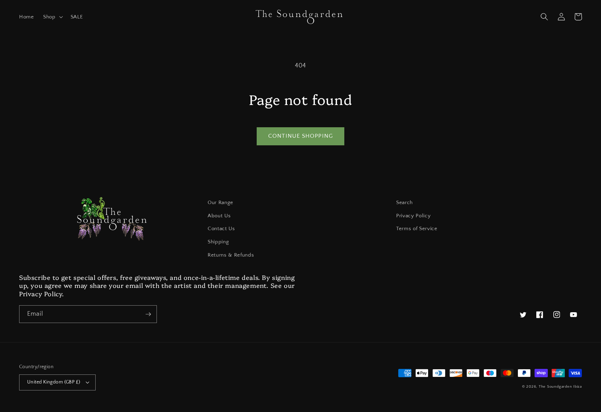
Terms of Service (417, 229)
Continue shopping (300, 136)
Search (404, 202)
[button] (52, 17)
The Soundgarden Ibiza (560, 387)
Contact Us (221, 229)
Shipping (218, 242)
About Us (219, 216)
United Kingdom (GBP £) (53, 382)
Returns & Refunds (231, 255)
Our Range (220, 202)
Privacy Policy (413, 216)
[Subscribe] (148, 314)
